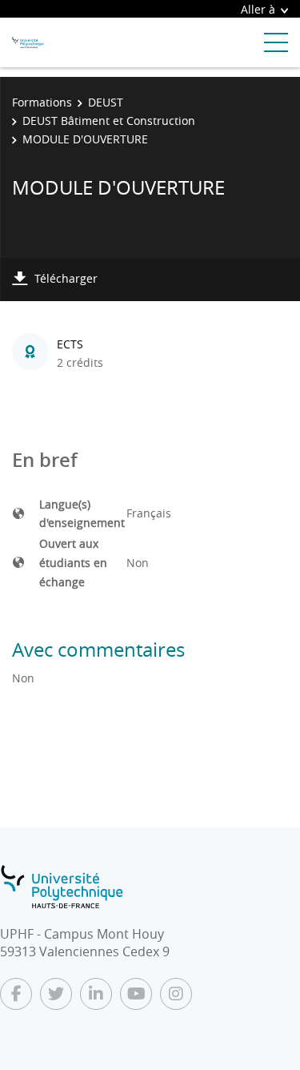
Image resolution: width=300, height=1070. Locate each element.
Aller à (258, 9)
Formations (42, 102)
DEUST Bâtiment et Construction (108, 120)
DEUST (105, 102)
